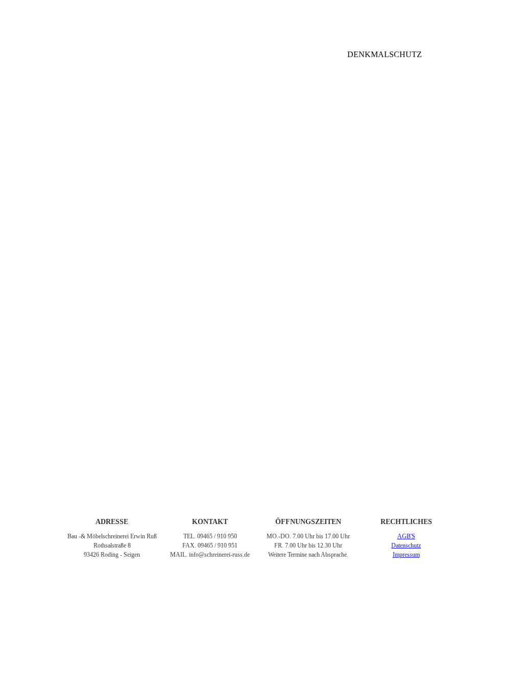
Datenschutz (406, 545)
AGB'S (406, 536)
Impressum (406, 554)
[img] (261, 18)
